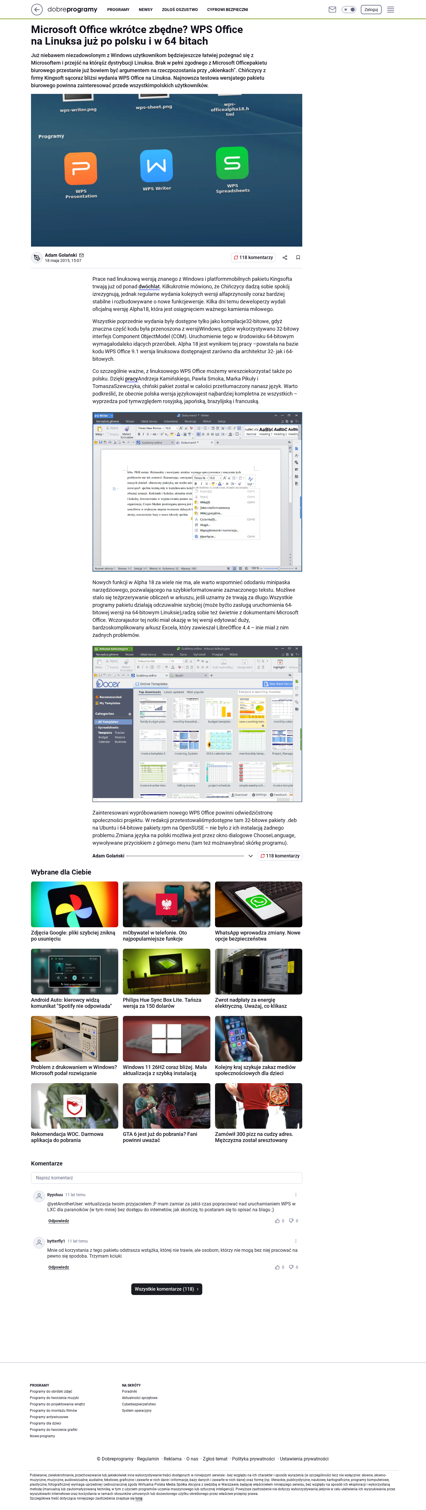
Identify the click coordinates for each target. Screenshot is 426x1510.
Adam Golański (61, 255)
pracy (131, 379)
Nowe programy (42, 1436)
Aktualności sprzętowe (139, 1398)
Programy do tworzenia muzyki (54, 1398)
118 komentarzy (256, 257)
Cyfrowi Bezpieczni (227, 9)
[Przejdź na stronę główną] (37, 14)
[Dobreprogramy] (77, 9)
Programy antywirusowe (49, 1417)
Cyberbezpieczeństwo (139, 1404)
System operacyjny (137, 1411)
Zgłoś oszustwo (180, 9)
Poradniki (129, 1391)
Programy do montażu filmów (53, 1411)
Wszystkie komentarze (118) (164, 1289)
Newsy (146, 9)
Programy (118, 9)
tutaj (138, 1498)
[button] (349, 9)
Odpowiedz (58, 1220)
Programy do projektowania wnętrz (57, 1404)
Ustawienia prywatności (303, 1459)
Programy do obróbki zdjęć (51, 1391)
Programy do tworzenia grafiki (53, 1430)
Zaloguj (371, 9)
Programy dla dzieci (45, 1423)
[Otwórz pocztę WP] (332, 9)
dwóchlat (149, 286)
